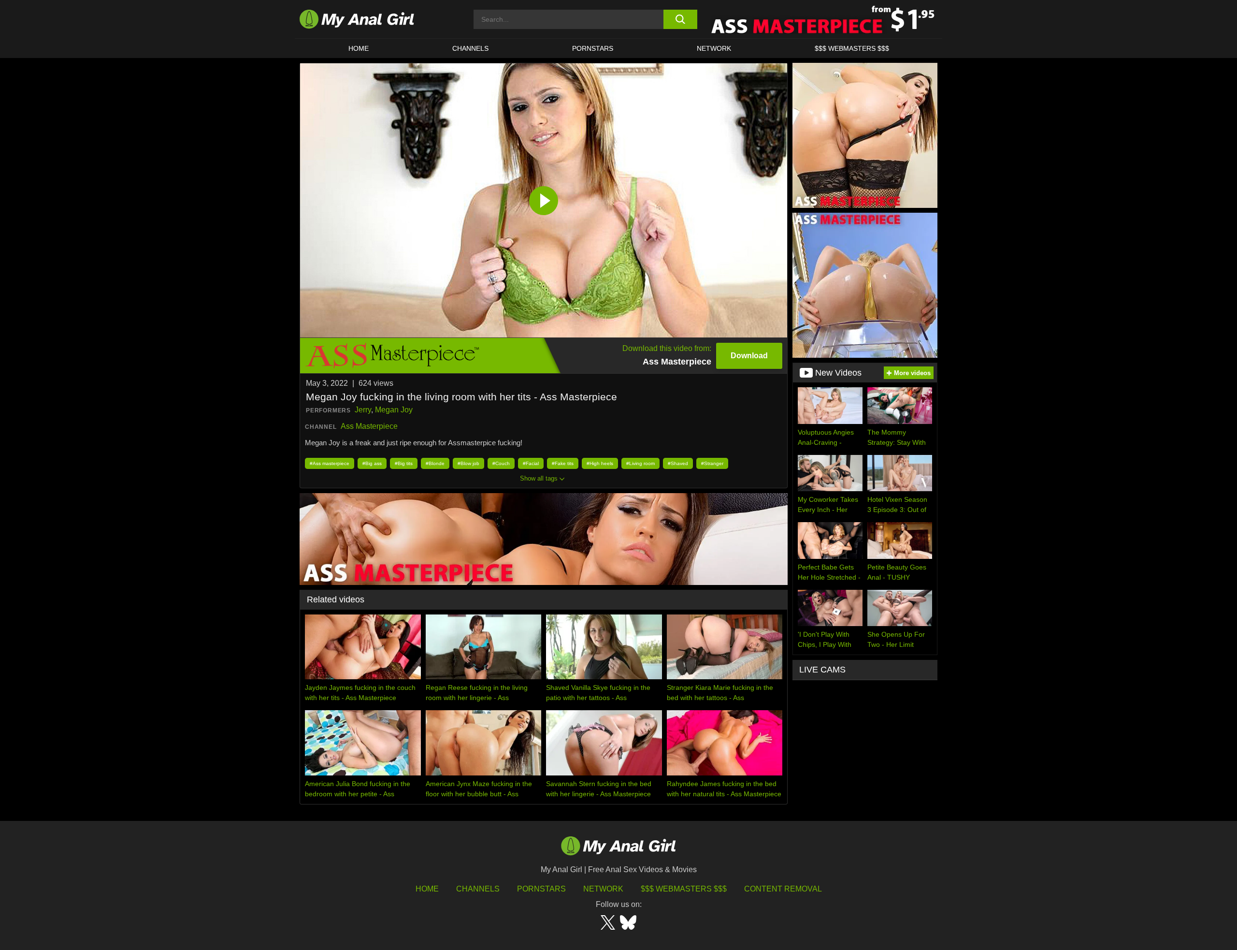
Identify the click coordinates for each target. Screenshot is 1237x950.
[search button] (680, 19)
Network (714, 48)
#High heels (600, 463)
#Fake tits (563, 463)
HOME (358, 48)
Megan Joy (394, 410)
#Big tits (404, 463)
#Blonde (435, 463)
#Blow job (468, 463)
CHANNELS (470, 48)
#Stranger (712, 463)
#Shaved (678, 463)
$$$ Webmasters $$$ (684, 889)
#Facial (531, 463)
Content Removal (783, 889)
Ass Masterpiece (369, 426)
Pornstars (592, 48)
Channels (478, 889)
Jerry (363, 410)
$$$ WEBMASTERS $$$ (852, 48)
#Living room (640, 463)
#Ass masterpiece (329, 463)
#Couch (501, 463)
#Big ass (372, 463)
